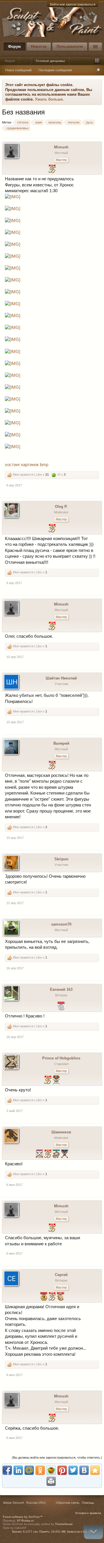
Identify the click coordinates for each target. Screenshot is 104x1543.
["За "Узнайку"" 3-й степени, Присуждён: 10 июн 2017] (56, 1154)
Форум (14, 46)
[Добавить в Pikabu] (51, 1470)
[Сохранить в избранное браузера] (95, 1470)
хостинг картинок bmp (26, 464)
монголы (55, 122)
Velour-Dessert (13, 1502)
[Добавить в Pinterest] (62, 1470)
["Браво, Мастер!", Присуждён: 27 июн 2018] (52, 1297)
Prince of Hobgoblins (61, 1058)
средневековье (17, 128)
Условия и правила (88, 1513)
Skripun (61, 859)
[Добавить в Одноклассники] (40, 1470)
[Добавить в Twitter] (73, 1470)
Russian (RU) (36, 1502)
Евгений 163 (61, 989)
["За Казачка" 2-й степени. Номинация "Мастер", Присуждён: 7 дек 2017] (56, 1080)
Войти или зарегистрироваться (72, 4)
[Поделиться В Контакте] (84, 1470)
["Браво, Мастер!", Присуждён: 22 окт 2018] (47, 1080)
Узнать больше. (49, 99)
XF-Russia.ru (25, 1520)
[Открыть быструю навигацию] (97, 61)
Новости (39, 46)
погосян (73, 122)
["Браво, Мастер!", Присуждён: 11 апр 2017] (52, 529)
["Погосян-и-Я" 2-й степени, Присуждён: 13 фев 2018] (61, 1007)
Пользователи (70, 46)
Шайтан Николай (61, 678)
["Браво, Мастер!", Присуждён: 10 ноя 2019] (52, 169)
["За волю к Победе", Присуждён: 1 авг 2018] (39, 1154)
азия (38, 122)
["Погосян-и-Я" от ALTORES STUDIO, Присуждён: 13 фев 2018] (60, 1297)
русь (89, 122)
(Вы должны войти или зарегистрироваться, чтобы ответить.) (57, 1457)
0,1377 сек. (30, 1531)
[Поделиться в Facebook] (7, 1470)
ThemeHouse (64, 1524)
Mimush (61, 147)
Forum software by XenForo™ (23, 1516)
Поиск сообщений (18, 70)
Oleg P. (61, 506)
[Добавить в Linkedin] (18, 1470)
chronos (23, 122)
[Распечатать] (51, 1481)
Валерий (61, 743)
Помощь (88, 1502)
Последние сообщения (55, 70)
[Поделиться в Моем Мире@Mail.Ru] (29, 1470)
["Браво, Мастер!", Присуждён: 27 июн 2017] (47, 1154)
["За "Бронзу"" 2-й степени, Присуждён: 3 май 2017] (64, 1154)
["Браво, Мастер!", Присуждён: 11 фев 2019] (52, 766)
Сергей (61, 1275)
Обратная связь (67, 1502)
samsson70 (61, 924)
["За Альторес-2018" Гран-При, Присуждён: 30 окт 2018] (43, 1297)
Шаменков (61, 1132)
